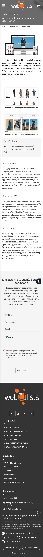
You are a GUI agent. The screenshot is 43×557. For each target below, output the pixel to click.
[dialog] (21, 533)
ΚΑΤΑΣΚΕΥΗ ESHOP (12, 428)
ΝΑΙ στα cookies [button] (11, 547)
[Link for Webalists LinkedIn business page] (31, 413)
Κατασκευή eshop (18, 149)
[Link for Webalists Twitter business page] (24, 413)
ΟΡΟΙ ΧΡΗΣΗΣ (10, 478)
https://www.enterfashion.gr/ (21, 146)
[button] (21, 553)
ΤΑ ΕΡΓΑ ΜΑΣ (10, 471)
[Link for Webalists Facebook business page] (11, 413)
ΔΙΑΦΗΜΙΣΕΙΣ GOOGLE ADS (16, 443)
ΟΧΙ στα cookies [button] (31, 547)
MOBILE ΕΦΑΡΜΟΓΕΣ (13, 435)
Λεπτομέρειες (18, 529)
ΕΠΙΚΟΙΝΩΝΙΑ (10, 475)
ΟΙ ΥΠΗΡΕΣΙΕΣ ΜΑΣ (12, 463)
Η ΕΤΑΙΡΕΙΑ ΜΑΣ (11, 467)
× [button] (40, 512)
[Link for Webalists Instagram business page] (18, 413)
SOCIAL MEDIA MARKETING (16, 447)
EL (36, 6)
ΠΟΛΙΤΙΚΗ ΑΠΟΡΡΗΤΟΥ (14, 482)
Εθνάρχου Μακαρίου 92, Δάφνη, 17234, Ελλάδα (22, 504)
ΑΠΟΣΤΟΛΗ (21, 370)
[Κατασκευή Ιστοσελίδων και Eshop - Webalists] (21, 397)
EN (39, 6)
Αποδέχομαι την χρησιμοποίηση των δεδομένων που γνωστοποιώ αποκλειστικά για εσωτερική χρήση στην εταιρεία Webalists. (21, 354)
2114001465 (11, 498)
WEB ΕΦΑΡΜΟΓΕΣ (12, 439)
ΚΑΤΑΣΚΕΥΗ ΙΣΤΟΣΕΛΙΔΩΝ (15, 432)
